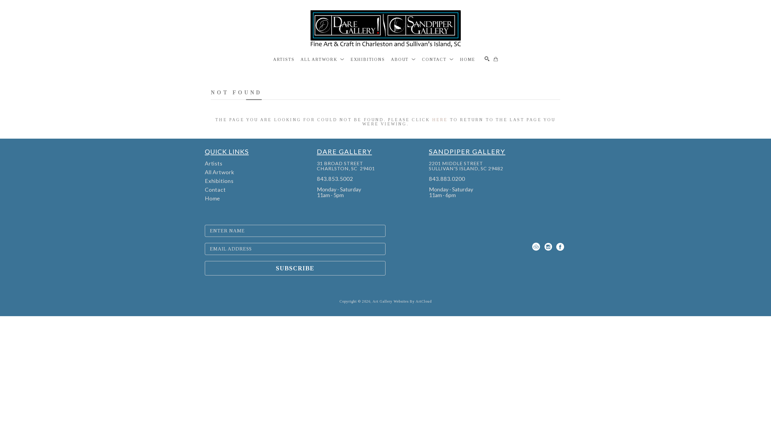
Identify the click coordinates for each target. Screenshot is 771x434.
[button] (322, 59)
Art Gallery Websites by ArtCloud (402, 301)
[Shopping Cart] (496, 59)
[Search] (487, 58)
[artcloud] (536, 247)
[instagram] (548, 247)
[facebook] (560, 247)
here (440, 120)
